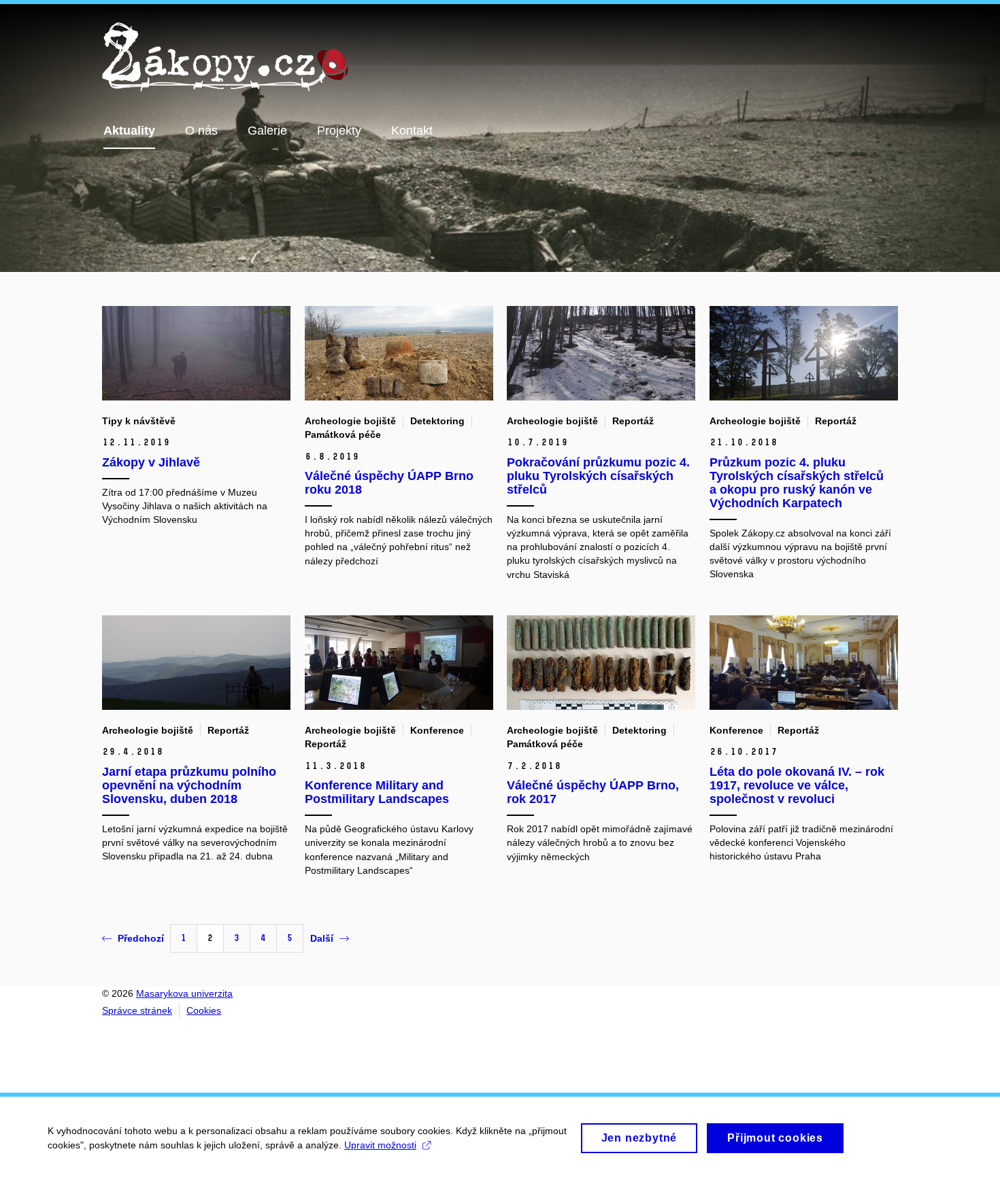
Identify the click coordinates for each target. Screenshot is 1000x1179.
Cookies (203, 1010)
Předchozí (141, 938)
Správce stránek (137, 1010)
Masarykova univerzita (184, 993)
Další (321, 938)
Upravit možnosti (380, 1145)
